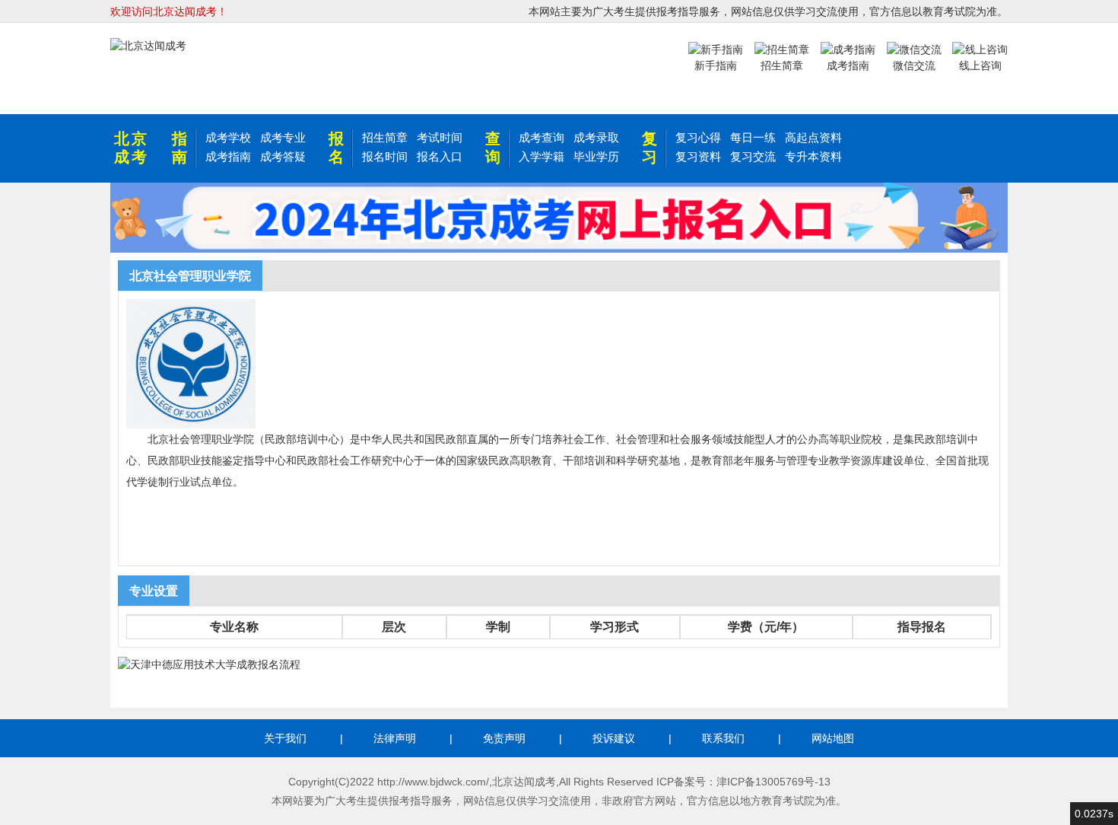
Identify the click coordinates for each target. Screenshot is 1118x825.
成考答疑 (283, 156)
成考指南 (228, 156)
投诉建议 (613, 738)
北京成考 (131, 147)
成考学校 (228, 137)
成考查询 (541, 137)
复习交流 (753, 156)
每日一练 (753, 137)
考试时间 (439, 137)
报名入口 (439, 156)
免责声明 (504, 738)
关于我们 (285, 738)
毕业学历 (596, 156)
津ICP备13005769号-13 (773, 782)
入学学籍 (541, 156)
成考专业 (283, 137)
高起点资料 (813, 137)
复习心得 (698, 137)
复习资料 (698, 156)
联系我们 (723, 738)
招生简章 (385, 137)
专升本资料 (813, 156)
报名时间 (385, 156)
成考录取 (596, 137)
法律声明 (394, 738)
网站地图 (833, 738)
